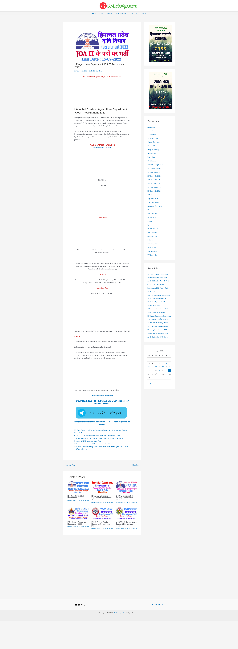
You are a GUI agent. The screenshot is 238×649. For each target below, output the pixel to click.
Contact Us (133, 13)
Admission (151, 127)
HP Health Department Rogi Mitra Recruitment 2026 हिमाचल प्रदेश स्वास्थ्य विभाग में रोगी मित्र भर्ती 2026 (159, 319)
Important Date (152, 198)
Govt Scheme (151, 161)
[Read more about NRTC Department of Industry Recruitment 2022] (126, 487)
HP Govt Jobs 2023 (154, 179)
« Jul (149, 384)
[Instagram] (79, 605)
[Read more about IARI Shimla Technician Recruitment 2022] (78, 513)
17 (149, 370)
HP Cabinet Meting (154, 168)
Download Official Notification (102, 395)
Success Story (152, 236)
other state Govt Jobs (154, 206)
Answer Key (151, 134)
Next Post (136, 465)
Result (101, 13)
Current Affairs (152, 146)
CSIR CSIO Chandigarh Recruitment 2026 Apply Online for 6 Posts (97, 435)
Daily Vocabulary (153, 149)
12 (156, 367)
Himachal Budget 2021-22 (156, 164)
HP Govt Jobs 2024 (154, 183)
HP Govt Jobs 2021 (154, 172)
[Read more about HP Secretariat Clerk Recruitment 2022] (78, 487)
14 (163, 367)
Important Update (153, 202)
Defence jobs (151, 153)
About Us (143, 13)
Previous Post (69, 465)
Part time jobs (152, 213)
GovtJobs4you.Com (120, 613)
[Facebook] (76, 605)
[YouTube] (81, 605)
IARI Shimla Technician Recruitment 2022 (76, 523)
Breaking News (152, 138)
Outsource (150, 210)
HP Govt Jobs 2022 (80, 71)
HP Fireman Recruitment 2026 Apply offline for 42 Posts (93, 444)
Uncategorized (152, 251)
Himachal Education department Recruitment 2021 (101, 498)
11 (152, 367)
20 (159, 370)
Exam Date (151, 157)
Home (94, 13)
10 (149, 367)
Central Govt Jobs (153, 142)
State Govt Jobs (152, 228)
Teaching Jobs (152, 244)
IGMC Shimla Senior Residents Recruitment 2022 (100, 524)
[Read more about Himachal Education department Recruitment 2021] (102, 487)
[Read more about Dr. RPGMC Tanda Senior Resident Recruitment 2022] (126, 513)
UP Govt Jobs (152, 255)
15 (166, 367)
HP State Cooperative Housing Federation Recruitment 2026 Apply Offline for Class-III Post (158, 277)
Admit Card (151, 131)
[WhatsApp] (84, 605)
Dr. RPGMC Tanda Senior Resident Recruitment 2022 (126, 524)
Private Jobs (151, 217)
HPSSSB (150, 195)
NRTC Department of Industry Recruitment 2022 (124, 498)
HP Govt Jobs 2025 (154, 187)
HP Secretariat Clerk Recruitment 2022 (75, 497)
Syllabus (109, 13)
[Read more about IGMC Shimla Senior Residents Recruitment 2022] (102, 513)
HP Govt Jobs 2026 (154, 191)
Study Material (121, 13)
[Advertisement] (102, 94)
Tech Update (151, 247)
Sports (149, 225)
